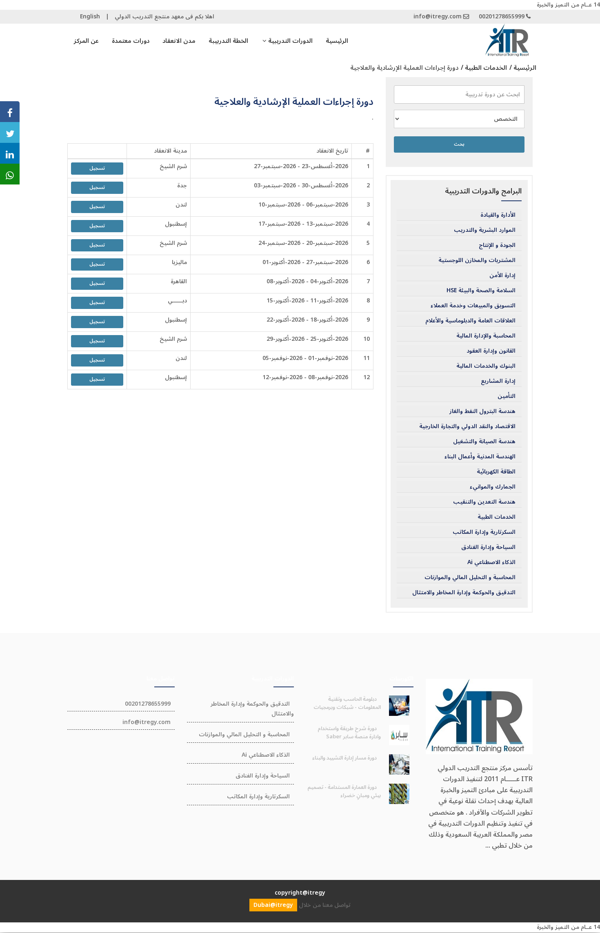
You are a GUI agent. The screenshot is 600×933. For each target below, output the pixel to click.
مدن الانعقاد (179, 40)
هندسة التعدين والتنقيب (484, 502)
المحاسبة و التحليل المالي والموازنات (470, 577)
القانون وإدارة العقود (491, 351)
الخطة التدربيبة (228, 40)
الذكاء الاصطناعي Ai (491, 562)
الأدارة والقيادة (498, 215)
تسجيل (97, 168)
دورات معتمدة (130, 40)
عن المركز (86, 40)
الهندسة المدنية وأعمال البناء (480, 457)
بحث (459, 144)
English (90, 16)
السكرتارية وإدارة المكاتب (484, 532)
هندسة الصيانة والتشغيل (484, 442)
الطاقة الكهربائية (496, 472)
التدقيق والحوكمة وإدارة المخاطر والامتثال (464, 593)
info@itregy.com (437, 16)
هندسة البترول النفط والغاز (482, 411)
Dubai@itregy (273, 905)
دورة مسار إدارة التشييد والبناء (344, 758)
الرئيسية (337, 40)
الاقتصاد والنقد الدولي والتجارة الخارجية (467, 426)
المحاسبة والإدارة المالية (486, 336)
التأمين (507, 396)
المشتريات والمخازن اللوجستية (477, 260)
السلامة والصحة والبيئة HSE (481, 291)
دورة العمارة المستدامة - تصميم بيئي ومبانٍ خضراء (344, 791)
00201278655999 (501, 16)
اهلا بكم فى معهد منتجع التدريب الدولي (164, 16)
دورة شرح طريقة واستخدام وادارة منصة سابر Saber (349, 732)
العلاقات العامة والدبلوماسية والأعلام (470, 321)
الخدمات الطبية (497, 517)
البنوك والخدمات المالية (486, 366)
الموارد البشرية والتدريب (485, 230)
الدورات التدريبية (290, 40)
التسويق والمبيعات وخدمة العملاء (473, 306)
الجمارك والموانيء (493, 487)
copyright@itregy (300, 893)
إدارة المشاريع (498, 381)
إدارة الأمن (502, 275)
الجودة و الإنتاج (497, 245)
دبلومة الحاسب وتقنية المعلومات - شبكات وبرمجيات (347, 703)
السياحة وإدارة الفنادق (488, 547)
